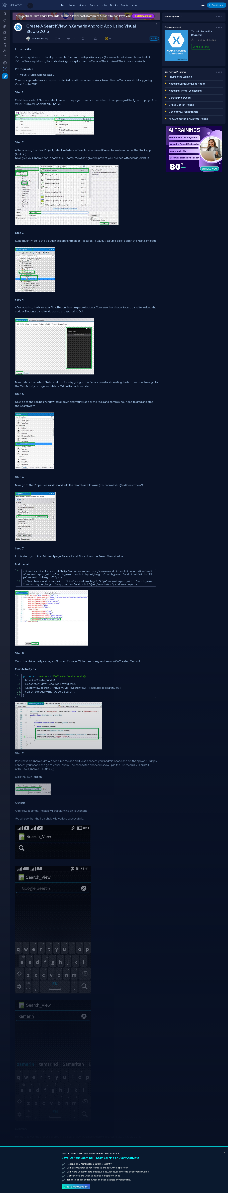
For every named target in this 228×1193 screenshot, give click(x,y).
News (72, 5)
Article (154, 38)
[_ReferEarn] (5, 56)
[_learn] (5, 38)
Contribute (217, 5)
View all (219, 16)
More (134, 5)
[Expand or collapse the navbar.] (5, 14)
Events (124, 5)
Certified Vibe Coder (180, 97)
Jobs (104, 5)
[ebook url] (176, 60)
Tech (63, 5)
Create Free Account (76, 1186)
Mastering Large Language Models (187, 83)
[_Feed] (5, 20)
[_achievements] (5, 45)
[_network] (5, 50)
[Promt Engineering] (194, 149)
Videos (82, 5)
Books (114, 5)
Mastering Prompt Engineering (185, 90)
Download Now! (201, 46)
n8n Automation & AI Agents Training (188, 118)
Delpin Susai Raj (40, 38)
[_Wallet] (5, 32)
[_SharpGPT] (5, 69)
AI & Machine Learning (180, 76)
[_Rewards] (5, 63)
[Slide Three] (86, 16)
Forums (94, 5)
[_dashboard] (5, 26)
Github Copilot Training (181, 104)
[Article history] (56, 38)
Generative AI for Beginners (183, 111)
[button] (95, 39)
